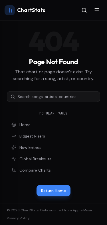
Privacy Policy (18, 218)
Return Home (53, 190)
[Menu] (96, 10)
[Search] (84, 10)
